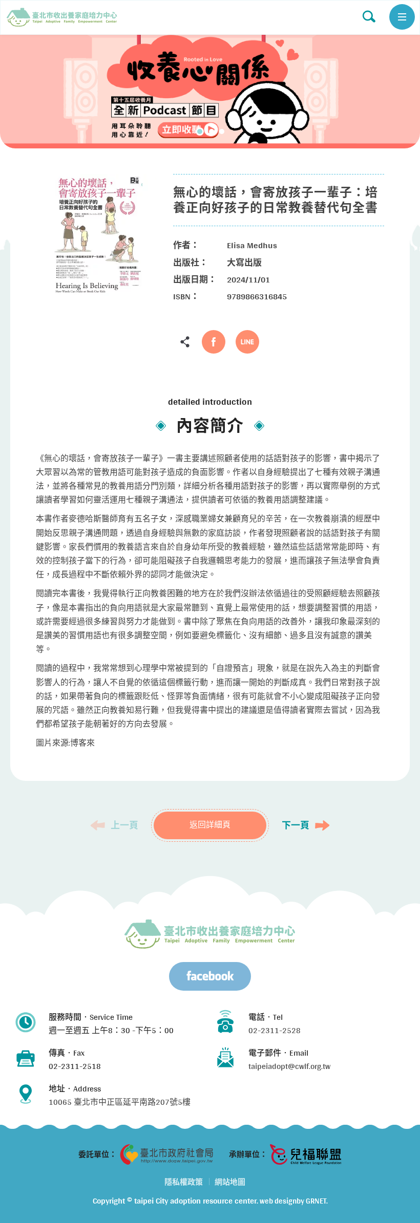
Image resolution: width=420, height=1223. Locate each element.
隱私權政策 (183, 1182)
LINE (247, 342)
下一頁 (295, 825)
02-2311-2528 (274, 1030)
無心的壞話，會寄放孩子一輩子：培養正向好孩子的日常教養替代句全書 (62, 17)
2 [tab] (211, 131)
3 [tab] (221, 131)
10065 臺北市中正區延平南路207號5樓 (120, 1102)
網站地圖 (230, 1182)
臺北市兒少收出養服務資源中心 (210, 934)
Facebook (213, 342)
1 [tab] (200, 131)
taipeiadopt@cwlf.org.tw (289, 1066)
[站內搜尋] (369, 16)
